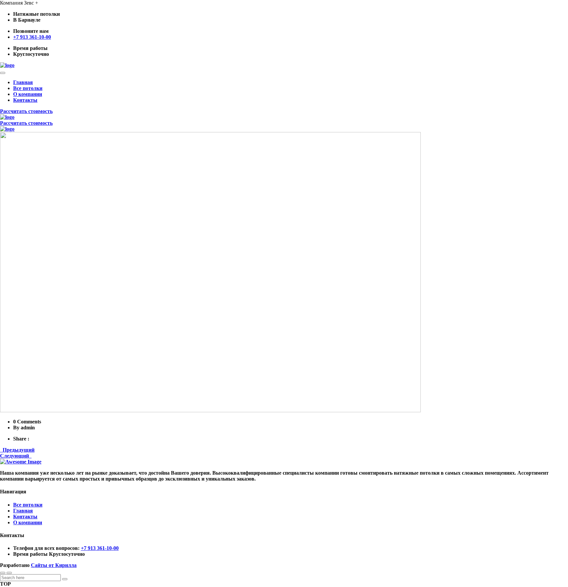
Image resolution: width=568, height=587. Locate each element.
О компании (27, 94)
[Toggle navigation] (2, 73)
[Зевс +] (7, 65)
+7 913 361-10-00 (32, 37)
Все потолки (27, 88)
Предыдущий (17, 450)
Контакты (25, 100)
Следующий (16, 456)
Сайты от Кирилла (54, 565)
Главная (23, 82)
